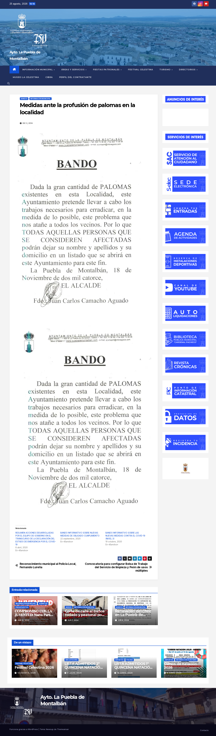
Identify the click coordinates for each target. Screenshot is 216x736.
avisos (68, 607)
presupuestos (22, 607)
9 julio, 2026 (74, 673)
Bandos (24, 99)
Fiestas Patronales (106, 69)
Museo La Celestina (26, 77)
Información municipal (37, 69)
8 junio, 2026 (174, 673)
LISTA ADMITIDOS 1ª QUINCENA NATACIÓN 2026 (133, 667)
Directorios (187, 69)
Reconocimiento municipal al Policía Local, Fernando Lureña (48, 565)
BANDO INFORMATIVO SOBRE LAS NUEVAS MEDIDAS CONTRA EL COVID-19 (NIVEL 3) (125, 535)
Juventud (43, 603)
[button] (8, 83)
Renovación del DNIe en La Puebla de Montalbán (133, 615)
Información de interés (186, 660)
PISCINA (129, 660)
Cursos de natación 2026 (180, 666)
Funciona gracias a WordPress (24, 729)
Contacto (204, 730)
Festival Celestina (140, 69)
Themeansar (63, 729)
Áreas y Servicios (73, 69)
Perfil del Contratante (75, 77)
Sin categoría (71, 660)
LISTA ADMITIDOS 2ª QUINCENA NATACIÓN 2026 (84, 667)
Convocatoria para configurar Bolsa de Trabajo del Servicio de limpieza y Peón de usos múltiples (116, 567)
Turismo (165, 69)
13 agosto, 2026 (26, 673)
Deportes (119, 660)
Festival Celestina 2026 (34, 667)
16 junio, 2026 (125, 673)
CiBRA (49, 77)
